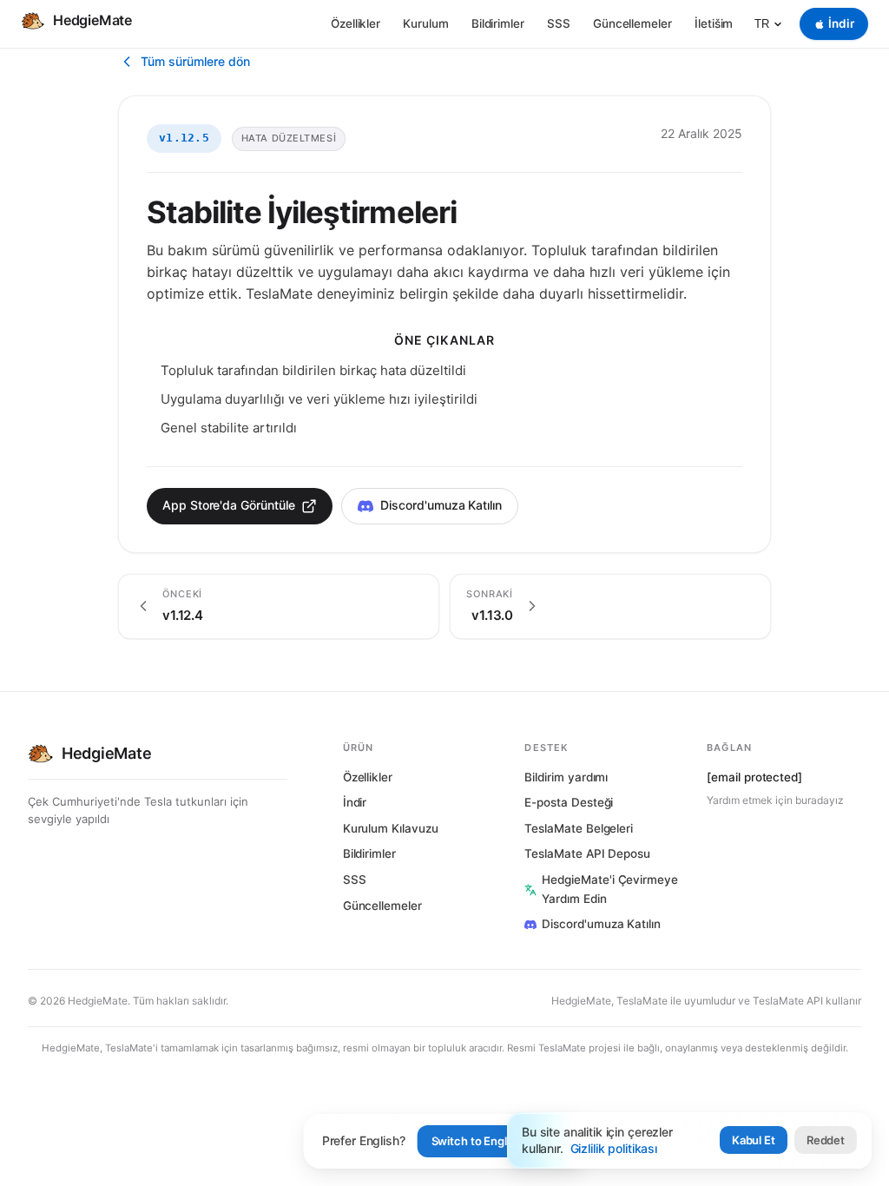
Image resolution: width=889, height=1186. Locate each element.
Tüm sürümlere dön (195, 61)
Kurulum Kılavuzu (390, 828)
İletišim (714, 23)
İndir (355, 802)
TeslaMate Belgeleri (578, 828)
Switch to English (477, 1141)
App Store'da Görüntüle (228, 504)
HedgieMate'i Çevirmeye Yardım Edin (610, 889)
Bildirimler (497, 23)
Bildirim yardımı (566, 777)
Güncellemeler (632, 23)
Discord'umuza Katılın (441, 504)
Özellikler (355, 23)
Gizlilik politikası (613, 1148)
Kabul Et (753, 1140)
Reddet (826, 1140)
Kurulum (426, 23)
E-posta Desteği (568, 802)
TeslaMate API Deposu (587, 853)
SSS (558, 23)
